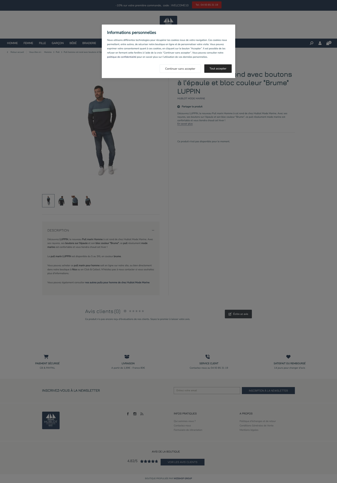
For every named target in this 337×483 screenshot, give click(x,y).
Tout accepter (218, 69)
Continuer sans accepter (180, 69)
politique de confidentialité (121, 57)
